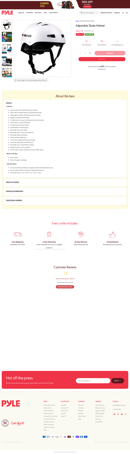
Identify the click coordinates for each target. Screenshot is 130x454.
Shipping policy (124, 442)
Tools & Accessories (49, 427)
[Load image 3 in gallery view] (7, 49)
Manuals (80, 411)
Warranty (98, 419)
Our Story (81, 405)
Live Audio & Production (50, 416)
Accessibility (98, 422)
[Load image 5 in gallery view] (7, 73)
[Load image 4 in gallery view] (7, 61)
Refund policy (97, 442)
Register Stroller (100, 411)
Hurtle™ (63, 413)
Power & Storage (48, 424)
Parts (45, 430)
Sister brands (82, 416)
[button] (29, 12)
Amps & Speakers (49, 411)
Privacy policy (106, 442)
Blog (79, 419)
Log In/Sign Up (99, 405)
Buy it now (102, 59)
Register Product (100, 408)
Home (77, 21)
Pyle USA (8, 442)
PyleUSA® (63, 405)
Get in (116, 381)
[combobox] (86, 12)
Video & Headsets (49, 422)
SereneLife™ (65, 408)
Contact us (81, 408)
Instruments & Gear (49, 419)
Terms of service (114, 442)
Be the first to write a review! (65, 286)
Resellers (80, 413)
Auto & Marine (48, 408)
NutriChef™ (64, 411)
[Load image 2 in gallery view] (7, 37)
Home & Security (48, 413)
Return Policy (99, 416)
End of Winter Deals (49, 405)
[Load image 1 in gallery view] (7, 25)
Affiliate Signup (99, 413)
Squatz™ (63, 416)
